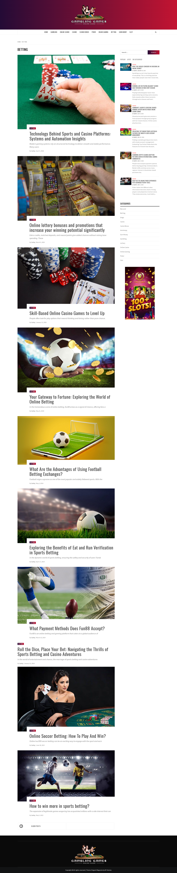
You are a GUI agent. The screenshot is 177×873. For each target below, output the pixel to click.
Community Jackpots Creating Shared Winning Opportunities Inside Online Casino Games (144, 110)
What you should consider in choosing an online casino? (145, 67)
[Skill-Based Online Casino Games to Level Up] (66, 278)
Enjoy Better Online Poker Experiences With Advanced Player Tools (144, 182)
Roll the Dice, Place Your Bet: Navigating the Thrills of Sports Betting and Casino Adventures (63, 651)
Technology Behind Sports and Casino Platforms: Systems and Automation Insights (70, 136)
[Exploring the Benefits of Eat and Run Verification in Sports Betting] (66, 515)
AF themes (108, 870)
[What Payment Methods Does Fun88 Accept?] (66, 595)
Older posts (35, 826)
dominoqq (123, 230)
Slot (131, 32)
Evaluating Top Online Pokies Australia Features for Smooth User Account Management (144, 133)
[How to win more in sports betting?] (66, 776)
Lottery (122, 243)
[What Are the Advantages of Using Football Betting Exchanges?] (66, 440)
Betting (113, 32)
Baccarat (123, 209)
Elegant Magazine (97, 870)
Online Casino (64, 32)
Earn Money (123, 32)
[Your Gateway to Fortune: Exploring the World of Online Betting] (66, 360)
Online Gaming (103, 32)
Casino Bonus (84, 32)
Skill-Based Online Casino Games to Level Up (67, 313)
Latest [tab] (129, 59)
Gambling (54, 32)
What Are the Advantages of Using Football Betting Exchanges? (65, 471)
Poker (94, 32)
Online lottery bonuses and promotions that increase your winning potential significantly (67, 227)
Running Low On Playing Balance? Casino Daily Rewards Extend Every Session (145, 87)
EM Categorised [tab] (137, 59)
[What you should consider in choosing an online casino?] (125, 67)
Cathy (33, 151)
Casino (74, 32)
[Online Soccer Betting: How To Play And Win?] (66, 699)
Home (46, 32)
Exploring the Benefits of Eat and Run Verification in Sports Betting (71, 550)
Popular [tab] (122, 59)
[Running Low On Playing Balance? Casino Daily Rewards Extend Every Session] (125, 86)
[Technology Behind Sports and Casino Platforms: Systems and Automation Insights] (66, 92)
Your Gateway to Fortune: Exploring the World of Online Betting (70, 399)
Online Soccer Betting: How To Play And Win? (68, 736)
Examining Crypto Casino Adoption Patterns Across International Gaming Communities (144, 157)
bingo (122, 217)
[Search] (155, 32)
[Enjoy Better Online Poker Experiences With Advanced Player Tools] (125, 181)
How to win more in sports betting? (59, 806)
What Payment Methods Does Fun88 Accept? (67, 628)
